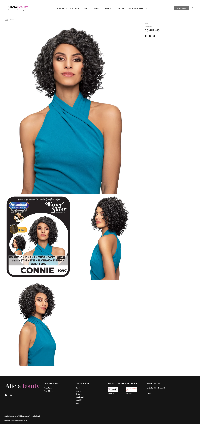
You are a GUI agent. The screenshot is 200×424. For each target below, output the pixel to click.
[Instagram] (12, 395)
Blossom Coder (22, 421)
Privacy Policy (48, 388)
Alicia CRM (79, 400)
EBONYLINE (111, 393)
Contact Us (79, 394)
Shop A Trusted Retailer (137, 8)
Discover (108, 8)
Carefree (97, 8)
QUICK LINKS (82, 384)
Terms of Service (48, 391)
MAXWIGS (129, 393)
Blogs (77, 403)
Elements (85, 8)
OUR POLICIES (51, 384)
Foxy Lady (73, 8)
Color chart (120, 8)
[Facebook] (7, 395)
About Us (78, 391)
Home (6, 20)
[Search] (193, 8)
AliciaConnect (181, 8)
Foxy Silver (61, 8)
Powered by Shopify (34, 416)
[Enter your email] (180, 393)
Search (78, 388)
